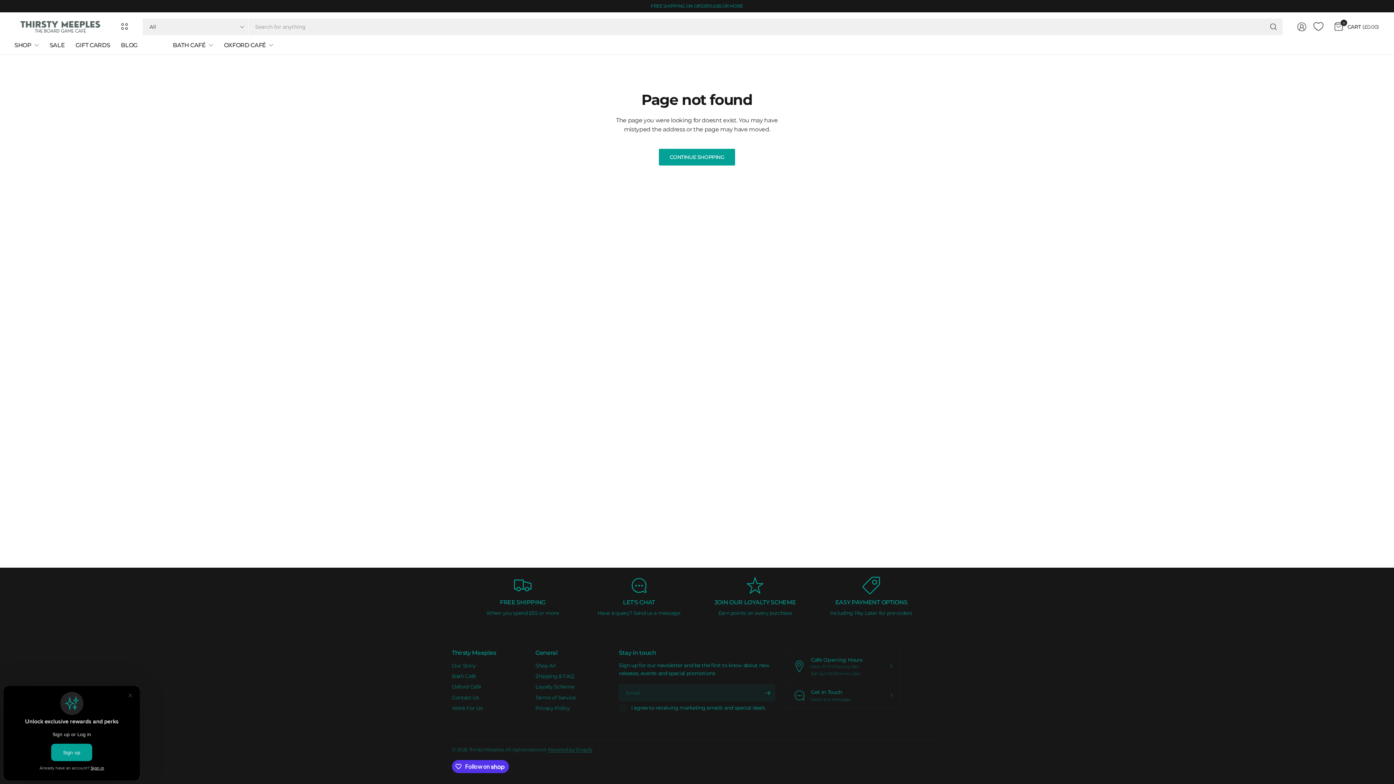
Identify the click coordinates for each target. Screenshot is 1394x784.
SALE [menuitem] (57, 45)
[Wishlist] (1318, 27)
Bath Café (464, 676)
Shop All (545, 665)
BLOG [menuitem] (129, 45)
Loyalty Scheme (554, 686)
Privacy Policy (552, 708)
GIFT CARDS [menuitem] (93, 45)
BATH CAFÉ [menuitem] (189, 45)
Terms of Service (555, 697)
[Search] (1273, 27)
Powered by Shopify (570, 749)
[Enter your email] (768, 693)
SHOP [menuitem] (23, 45)
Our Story (464, 665)
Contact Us (465, 697)
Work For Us (467, 708)
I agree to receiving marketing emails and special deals (698, 708)
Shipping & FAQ (554, 676)
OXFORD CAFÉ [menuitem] (245, 45)
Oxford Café (466, 686)
